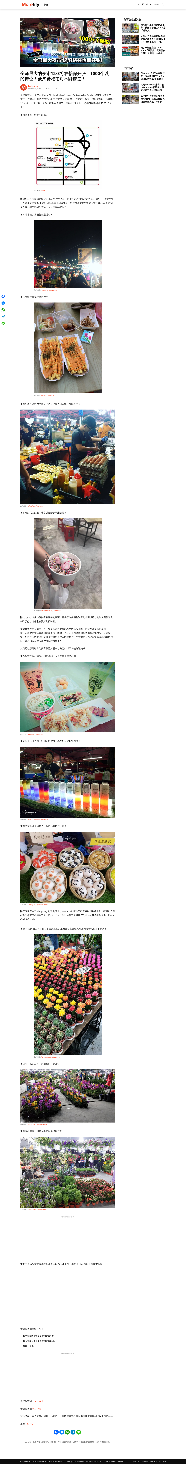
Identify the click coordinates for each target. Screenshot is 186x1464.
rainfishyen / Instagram (49, 290)
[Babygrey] (23, 87)
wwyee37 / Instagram (35, 734)
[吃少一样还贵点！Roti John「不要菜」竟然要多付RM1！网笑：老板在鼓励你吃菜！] (130, 51)
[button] (162, 4)
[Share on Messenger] (61, 1432)
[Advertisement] (67, 1238)
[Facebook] (139, 5)
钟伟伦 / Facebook (47, 395)
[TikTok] (147, 5)
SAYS (43, 190)
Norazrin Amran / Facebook (50, 1057)
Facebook (37, 1401)
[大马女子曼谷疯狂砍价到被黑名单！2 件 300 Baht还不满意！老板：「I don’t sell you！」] (130, 39)
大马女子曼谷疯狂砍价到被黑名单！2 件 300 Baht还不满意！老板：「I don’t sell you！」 (153, 39)
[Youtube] (151, 5)
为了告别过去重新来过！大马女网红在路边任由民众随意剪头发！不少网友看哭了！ (153, 99)
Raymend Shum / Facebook (50, 611)
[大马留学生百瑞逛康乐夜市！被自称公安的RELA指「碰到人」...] (130, 28)
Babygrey (33, 86)
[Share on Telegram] (73, 1432)
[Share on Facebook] (56, 1432)
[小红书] (155, 5)
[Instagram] (143, 5)
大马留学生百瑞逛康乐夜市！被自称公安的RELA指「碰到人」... (153, 27)
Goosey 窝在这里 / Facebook (38, 819)
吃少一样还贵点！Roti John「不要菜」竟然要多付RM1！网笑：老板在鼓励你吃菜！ (153, 50)
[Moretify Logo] (30, 4)
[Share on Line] (78, 1432)
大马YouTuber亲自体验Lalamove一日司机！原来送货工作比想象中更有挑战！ (153, 87)
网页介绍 (36, 1408)
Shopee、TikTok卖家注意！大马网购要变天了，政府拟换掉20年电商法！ (153, 76)
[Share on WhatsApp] (67, 1432)
